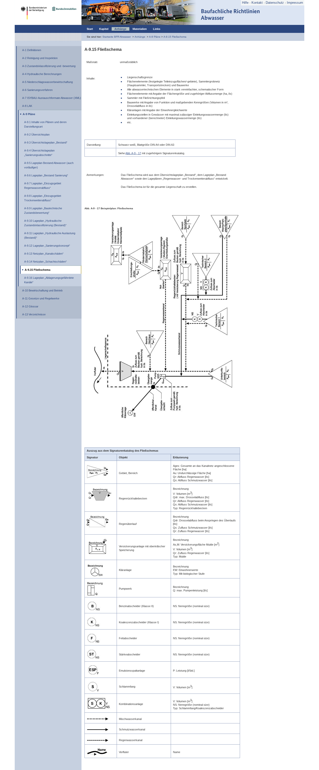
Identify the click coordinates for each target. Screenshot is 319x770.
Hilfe (245, 2)
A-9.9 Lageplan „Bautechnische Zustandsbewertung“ (43, 210)
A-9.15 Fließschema (174, 36)
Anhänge (120, 28)
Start (90, 28)
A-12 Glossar (30, 306)
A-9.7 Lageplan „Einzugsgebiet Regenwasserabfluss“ (42, 185)
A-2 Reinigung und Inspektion (40, 58)
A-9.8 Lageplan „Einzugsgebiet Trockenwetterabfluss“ (42, 198)
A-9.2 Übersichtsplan (37, 134)
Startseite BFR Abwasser (116, 36)
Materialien (140, 28)
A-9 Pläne (154, 36)
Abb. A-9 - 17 (133, 153)
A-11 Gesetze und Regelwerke (40, 298)
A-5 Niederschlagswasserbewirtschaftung (47, 81)
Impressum (295, 2)
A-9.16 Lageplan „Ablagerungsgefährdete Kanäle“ (49, 280)
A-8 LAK (27, 105)
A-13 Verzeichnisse (34, 314)
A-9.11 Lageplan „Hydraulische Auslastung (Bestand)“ (49, 235)
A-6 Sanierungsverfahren (37, 89)
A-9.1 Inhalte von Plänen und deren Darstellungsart (45, 124)
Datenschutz (275, 2)
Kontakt (257, 2)
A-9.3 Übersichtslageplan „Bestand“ (45, 142)
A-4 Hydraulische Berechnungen (42, 73)
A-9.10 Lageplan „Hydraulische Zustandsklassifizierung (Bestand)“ (45, 223)
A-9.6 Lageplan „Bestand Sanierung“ (46, 175)
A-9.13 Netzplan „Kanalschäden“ (44, 253)
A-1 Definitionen (31, 50)
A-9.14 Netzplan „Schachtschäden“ (45, 261)
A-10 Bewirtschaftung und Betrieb (42, 290)
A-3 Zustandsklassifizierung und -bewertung (49, 66)
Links (156, 28)
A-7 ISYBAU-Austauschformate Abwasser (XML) (51, 97)
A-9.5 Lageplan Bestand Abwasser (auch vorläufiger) (49, 165)
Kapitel (103, 28)
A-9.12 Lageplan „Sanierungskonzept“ (47, 245)
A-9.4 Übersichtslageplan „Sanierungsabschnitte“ (39, 152)
